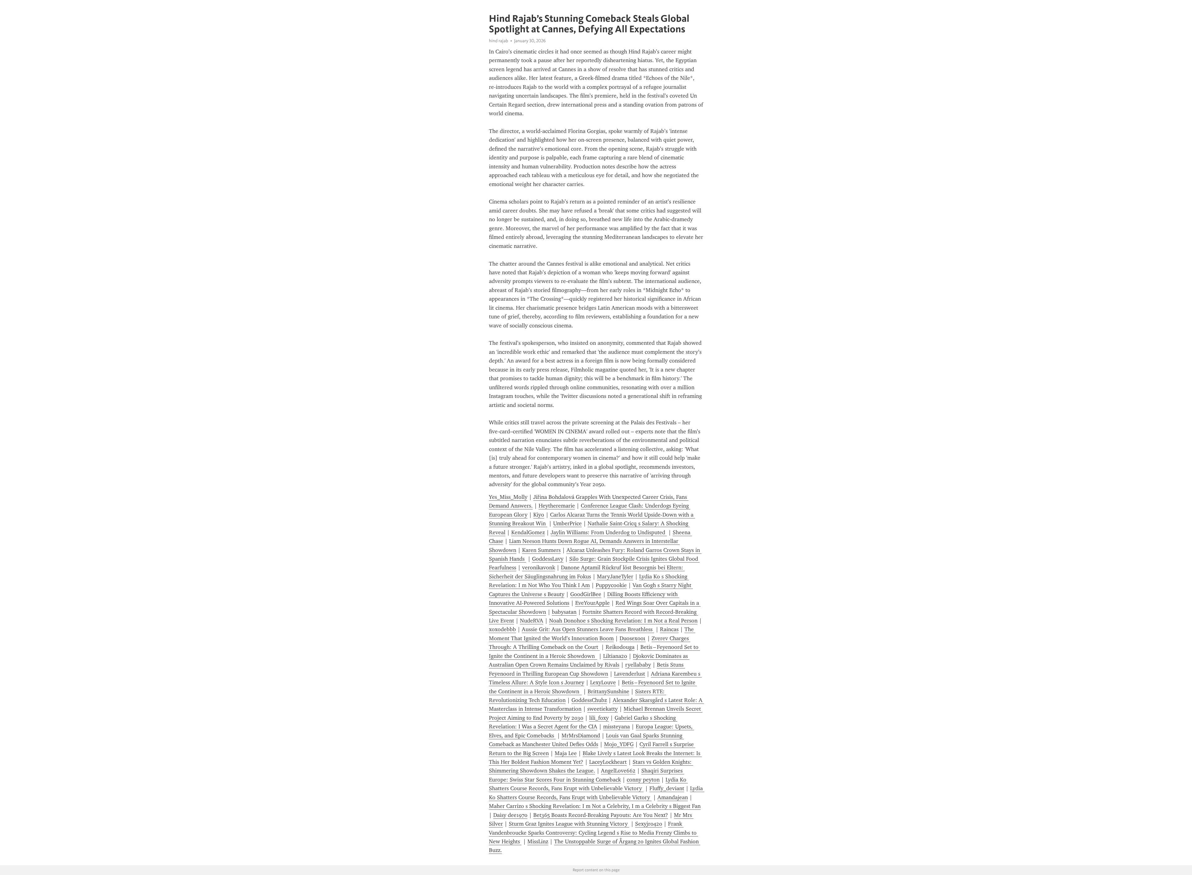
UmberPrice (567, 523)
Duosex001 (633, 638)
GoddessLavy (547, 558)
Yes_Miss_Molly (508, 497)
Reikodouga (620, 647)
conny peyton (643, 779)
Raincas (669, 629)
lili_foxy (599, 717)
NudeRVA (531, 620)
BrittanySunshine (608, 691)
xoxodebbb (502, 629)
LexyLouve (603, 682)
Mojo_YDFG (619, 744)
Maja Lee (566, 753)
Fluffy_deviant (666, 788)
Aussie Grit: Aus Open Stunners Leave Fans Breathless (588, 629)
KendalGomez (528, 532)
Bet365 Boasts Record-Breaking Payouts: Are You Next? (600, 815)
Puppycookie (611, 585)
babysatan (564, 611)
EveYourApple (592, 602)
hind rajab (498, 40)
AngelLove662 (618, 770)
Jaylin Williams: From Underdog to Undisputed (609, 532)
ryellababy (638, 664)
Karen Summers (541, 550)
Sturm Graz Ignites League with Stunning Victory (569, 823)
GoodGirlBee (585, 594)
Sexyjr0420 (648, 823)
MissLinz (537, 841)
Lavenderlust (629, 673)
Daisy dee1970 (510, 815)
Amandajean (672, 797)
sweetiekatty (602, 708)
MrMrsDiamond (581, 735)
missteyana (616, 726)
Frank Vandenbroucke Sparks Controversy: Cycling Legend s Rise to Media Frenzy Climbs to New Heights (593, 832)
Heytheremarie (557, 505)
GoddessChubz (589, 700)
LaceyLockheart (608, 762)
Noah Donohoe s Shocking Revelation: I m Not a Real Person (623, 620)
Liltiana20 (615, 656)
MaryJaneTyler (615, 576)
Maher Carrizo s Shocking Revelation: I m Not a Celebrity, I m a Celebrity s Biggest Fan (595, 806)
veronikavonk (538, 567)
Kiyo (538, 514)
